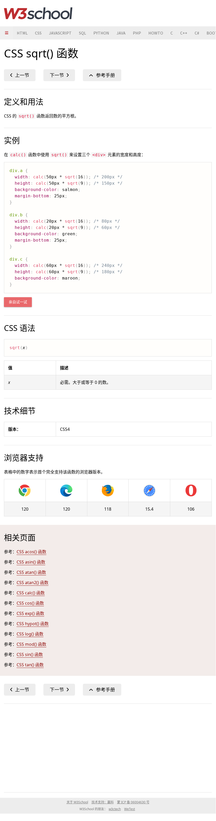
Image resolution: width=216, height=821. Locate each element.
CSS (38, 33)
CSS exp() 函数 (30, 613)
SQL (82, 33)
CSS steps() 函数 (59, 75)
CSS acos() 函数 (31, 552)
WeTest (129, 809)
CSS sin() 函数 (30, 654)
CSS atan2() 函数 (32, 582)
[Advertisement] (108, 747)
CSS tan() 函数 (30, 665)
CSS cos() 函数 (30, 603)
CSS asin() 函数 (31, 562)
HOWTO (155, 33)
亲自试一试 (18, 302)
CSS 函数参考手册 (102, 75)
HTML (22, 33)
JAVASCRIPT (60, 33)
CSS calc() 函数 (31, 593)
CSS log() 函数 (30, 634)
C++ (183, 33)
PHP (137, 33)
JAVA (121, 33)
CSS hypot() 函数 (33, 624)
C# (197, 33)
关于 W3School (77, 802)
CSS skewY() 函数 (20, 75)
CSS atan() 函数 (31, 572)
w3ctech (115, 809)
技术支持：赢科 (103, 802)
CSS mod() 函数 (31, 644)
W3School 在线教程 (38, 13)
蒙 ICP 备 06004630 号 (133, 802)
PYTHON (101, 33)
